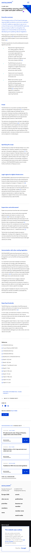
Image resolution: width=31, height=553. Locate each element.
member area (19, 511)
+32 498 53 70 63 (18, 489)
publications (19, 499)
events (17, 494)
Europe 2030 (5, 494)
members (4, 508)
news (3, 512)
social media (19, 515)
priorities (4, 503)
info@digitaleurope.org (19, 490)
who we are (5, 499)
